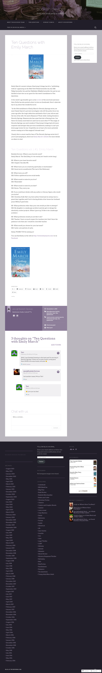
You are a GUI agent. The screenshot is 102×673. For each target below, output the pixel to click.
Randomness (42, 566)
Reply (58, 353)
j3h (39, 528)
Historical (41, 525)
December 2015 (11, 642)
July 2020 (9, 502)
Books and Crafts (43, 497)
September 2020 (11, 497)
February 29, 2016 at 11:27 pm (29, 354)
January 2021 (10, 489)
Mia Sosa (72, 467)
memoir (40, 548)
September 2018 (11, 558)
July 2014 (9, 653)
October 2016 (10, 617)
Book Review (51, 311)
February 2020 (11, 514)
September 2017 (11, 589)
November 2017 (11, 584)
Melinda (41, 546)
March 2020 (10, 512)
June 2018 (9, 566)
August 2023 (10, 468)
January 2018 (10, 578)
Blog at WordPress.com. (13, 669)
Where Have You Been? (87, 504)
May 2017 (9, 599)
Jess (54, 313)
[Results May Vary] (95, 475)
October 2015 (10, 648)
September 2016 (11, 619)
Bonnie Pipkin (73, 484)
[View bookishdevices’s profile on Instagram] (76, 449)
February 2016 (10, 637)
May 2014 (9, 658)
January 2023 (10, 474)
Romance (41, 569)
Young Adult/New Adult (46, 574)
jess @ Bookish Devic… (81, 511)
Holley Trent (73, 462)
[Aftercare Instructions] (95, 487)
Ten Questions (34, 22)
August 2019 (10, 530)
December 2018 (11, 550)
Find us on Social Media (15, 27)
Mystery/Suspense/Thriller (47, 556)
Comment (55, 427)
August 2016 (10, 622)
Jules (39, 538)
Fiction (40, 520)
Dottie (57, 311)
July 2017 (9, 594)
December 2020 (11, 491)
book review (51, 317)
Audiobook (41, 484)
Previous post (51, 325)
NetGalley (41, 559)
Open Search (95, 27)
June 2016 (9, 627)
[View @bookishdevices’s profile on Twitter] (73, 449)
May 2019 (9, 538)
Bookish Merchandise (45, 495)
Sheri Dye (77, 507)
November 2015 (11, 645)
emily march (59, 317)
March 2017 (10, 604)
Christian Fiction (43, 500)
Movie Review (42, 554)
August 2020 (10, 499)
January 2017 (10, 609)
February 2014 (10, 660)
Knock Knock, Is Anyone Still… (84, 520)
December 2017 (11, 581)
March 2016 (10, 635)
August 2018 (10, 561)
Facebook (14, 238)
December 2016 (11, 612)
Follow (78, 57)
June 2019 (9, 535)
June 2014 (9, 655)
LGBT (40, 543)
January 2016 (10, 640)
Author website (17, 315)
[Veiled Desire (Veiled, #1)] (95, 481)
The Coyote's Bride (76, 461)
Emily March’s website (41, 136)
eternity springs (52, 318)
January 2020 (10, 517)
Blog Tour (41, 490)
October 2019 (10, 525)
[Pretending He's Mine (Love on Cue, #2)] (95, 470)
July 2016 (9, 625)
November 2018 (11, 553)
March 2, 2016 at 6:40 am (33, 388)
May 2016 (9, 630)
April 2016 (9, 632)
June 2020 (9, 504)
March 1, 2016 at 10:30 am (30, 373)
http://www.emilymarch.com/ (43, 236)
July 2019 (9, 532)
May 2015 (9, 650)
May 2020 (9, 507)
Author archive (14, 315)
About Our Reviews (65, 22)
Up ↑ (95, 669)
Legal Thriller (42, 541)
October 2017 (10, 586)
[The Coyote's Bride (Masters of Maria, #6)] (95, 464)
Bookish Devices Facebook (15, 455)
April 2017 (9, 602)
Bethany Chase (73, 473)
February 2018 (10, 576)
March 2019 (10, 543)
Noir (39, 561)
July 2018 (9, 563)
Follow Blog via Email (82, 44)
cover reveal (42, 510)
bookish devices (51, 9)
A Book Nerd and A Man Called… (84, 512)
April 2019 (9, 540)
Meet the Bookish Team (15, 22)
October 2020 (10, 494)
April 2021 (9, 481)
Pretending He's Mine (77, 466)
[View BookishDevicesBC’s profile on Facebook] (71, 449)
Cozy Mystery (42, 513)
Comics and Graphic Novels (47, 505)
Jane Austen (42, 531)
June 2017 (9, 596)
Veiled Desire (74, 478)
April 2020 (9, 509)
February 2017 (10, 607)
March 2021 (10, 484)
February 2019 (10, 545)
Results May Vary (75, 472)
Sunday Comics (48, 22)
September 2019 (11, 527)
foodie (40, 523)
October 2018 (10, 555)
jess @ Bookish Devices (31, 371)
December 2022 (11, 476)
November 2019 (11, 522)
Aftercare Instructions (77, 483)
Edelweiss (41, 518)
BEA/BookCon (42, 487)
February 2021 (10, 486)
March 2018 (10, 573)
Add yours (56, 345)
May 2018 (9, 568)
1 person (28, 364)
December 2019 (11, 520)
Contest (40, 508)
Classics (41, 502)
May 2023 (9, 471)
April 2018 (9, 571)
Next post (50, 327)
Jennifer (49, 313)
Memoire (41, 551)
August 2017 (10, 591)
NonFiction (42, 564)
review (39, 100)
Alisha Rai (72, 479)
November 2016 (11, 614)
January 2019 (10, 548)
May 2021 (9, 479)
